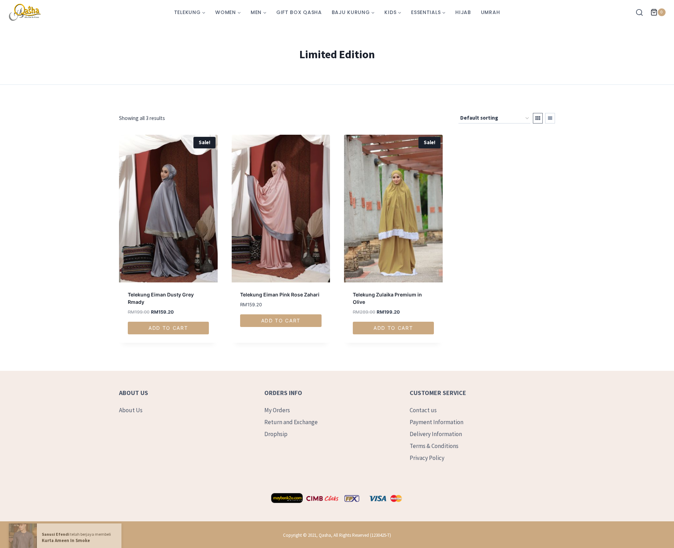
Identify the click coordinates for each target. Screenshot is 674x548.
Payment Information (436, 422)
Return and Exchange (291, 422)
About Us (131, 410)
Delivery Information (436, 434)
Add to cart (168, 328)
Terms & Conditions (434, 446)
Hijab (463, 12)
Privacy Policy (427, 458)
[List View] (550, 118)
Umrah (490, 12)
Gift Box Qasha (299, 12)
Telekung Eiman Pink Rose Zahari (279, 295)
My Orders (277, 410)
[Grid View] (538, 118)
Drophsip (276, 434)
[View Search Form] (641, 12)
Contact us (423, 410)
